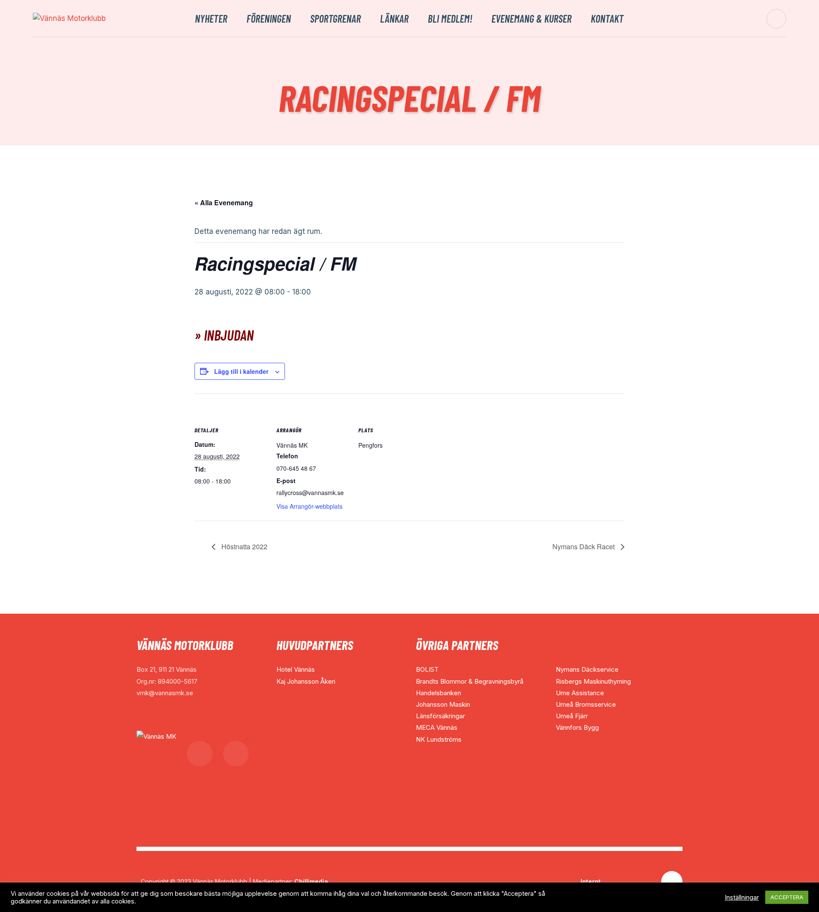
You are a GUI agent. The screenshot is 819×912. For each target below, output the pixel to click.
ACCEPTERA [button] (786, 897)
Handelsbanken (438, 693)
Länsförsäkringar (440, 716)
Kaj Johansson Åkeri (305, 681)
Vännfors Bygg (577, 727)
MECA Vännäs (436, 727)
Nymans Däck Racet (584, 546)
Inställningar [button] (742, 897)
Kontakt (607, 18)
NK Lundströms (439, 739)
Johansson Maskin (443, 704)
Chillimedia (311, 881)
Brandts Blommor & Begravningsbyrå (469, 681)
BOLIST (427, 669)
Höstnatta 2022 (243, 546)
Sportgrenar (335, 18)
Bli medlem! (450, 18)
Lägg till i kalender (241, 371)
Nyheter (211, 18)
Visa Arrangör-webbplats (309, 506)
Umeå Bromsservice (586, 704)
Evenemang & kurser (531, 18)
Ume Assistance (580, 693)
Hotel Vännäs (295, 669)
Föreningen (269, 18)
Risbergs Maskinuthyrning (593, 681)
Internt (591, 881)
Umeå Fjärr (572, 716)
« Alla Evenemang (224, 202)
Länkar (394, 18)
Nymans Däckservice (587, 669)
